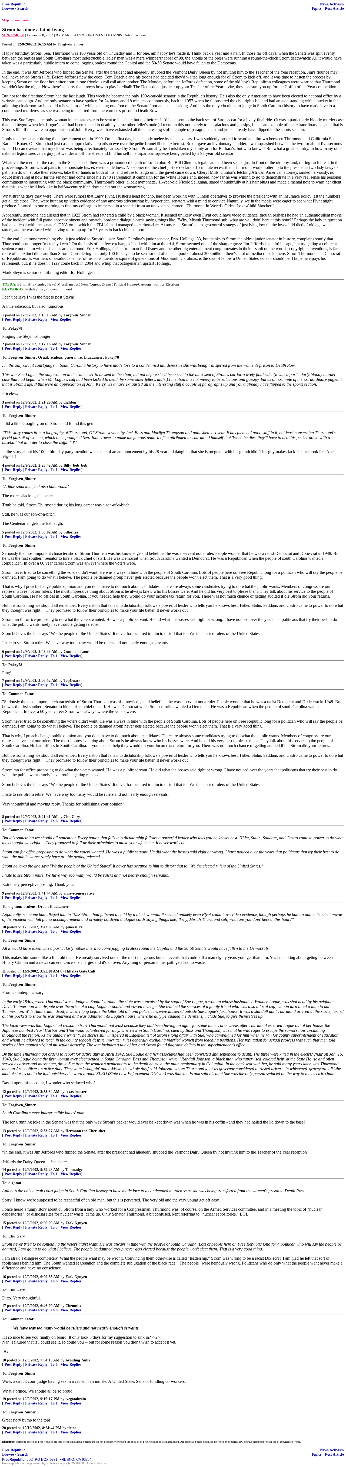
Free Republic (13, 4)
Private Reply (36, 319)
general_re (73, 927)
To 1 (54, 348)
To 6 (54, 821)
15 (4, 1223)
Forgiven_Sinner (77, 315)
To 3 (54, 931)
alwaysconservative (79, 893)
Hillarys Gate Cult (80, 971)
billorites (71, 532)
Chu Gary (72, 817)
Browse (8, 8)
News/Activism (332, 4)
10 (4, 927)
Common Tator (76, 652)
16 (4, 1277)
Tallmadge (73, 1170)
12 (4, 1092)
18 (4, 1360)
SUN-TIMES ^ (13, 35)
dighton (70, 402)
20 (4, 1428)
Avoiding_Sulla (77, 1360)
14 (4, 1170)
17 (4, 1306)
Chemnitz (73, 1306)
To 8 (54, 1281)
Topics (316, 8)
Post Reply (13, 319)
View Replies (61, 319)
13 (4, 1131)
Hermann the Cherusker (85, 1131)
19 (4, 1399)
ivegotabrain (75, 1399)
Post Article (334, 8)
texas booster (75, 1092)
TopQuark (72, 681)
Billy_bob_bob (75, 465)
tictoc (71, 1428)
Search (22, 8)
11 (4, 971)
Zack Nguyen (76, 1223)
